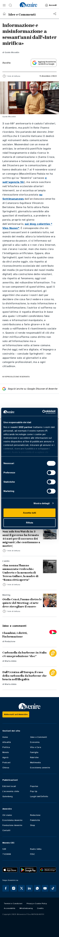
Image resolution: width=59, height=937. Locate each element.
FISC (32, 854)
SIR (4, 849)
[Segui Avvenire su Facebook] (5, 888)
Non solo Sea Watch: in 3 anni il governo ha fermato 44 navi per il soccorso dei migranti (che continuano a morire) (21, 538)
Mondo (5, 752)
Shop (32, 825)
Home (5, 737)
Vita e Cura (35, 747)
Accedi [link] (53, 5)
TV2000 (6, 854)
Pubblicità (35, 820)
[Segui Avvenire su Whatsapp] (37, 888)
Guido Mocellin (12, 52)
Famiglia (34, 752)
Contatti (6, 830)
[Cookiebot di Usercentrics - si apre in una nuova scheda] (42, 412)
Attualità (6, 742)
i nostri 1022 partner (21, 427)
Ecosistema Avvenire (12, 820)
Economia (34, 742)
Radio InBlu (35, 849)
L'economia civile (10, 791)
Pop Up (33, 791)
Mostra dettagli (42, 503)
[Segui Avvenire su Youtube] (45, 888)
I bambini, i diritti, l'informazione (14, 634)
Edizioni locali (9, 786)
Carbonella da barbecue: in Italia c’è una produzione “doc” (24, 654)
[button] (4, 5)
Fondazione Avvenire (12, 825)
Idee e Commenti (38, 737)
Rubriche (34, 757)
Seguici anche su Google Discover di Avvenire (32, 388)
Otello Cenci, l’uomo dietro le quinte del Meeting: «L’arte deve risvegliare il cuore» (22, 603)
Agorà (5, 757)
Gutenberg (7, 796)
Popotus (34, 786)
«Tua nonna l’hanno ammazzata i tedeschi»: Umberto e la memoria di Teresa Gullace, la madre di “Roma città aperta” (20, 572)
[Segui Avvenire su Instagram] (13, 888)
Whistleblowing (26, 908)
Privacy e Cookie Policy (37, 903)
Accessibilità (9, 908)
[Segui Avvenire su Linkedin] (29, 888)
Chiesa (5, 767)
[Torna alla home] (4, 14)
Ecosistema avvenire (40, 767)
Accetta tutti (29, 512)
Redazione (10, 641)
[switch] (51, 472)
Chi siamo (7, 815)
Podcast (6, 762)
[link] (28, 4)
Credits (40, 908)
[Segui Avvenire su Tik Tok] (53, 888)
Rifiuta (29, 522)
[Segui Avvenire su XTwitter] (21, 888)
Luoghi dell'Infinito (39, 796)
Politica (6, 747)
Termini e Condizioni (13, 903)
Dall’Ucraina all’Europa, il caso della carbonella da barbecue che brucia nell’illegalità (24, 676)
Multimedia (35, 762)
